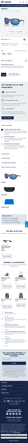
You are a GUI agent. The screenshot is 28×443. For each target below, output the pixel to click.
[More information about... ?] (20, 74)
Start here (6, 315)
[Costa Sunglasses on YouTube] (17, 414)
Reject (14, 437)
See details (15, 218)
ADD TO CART (7, 256)
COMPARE (20, 31)
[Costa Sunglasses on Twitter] (10, 414)
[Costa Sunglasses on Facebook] (7, 414)
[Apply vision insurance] (25, 60)
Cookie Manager (17, 432)
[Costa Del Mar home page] (6, 1)
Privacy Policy (21, 370)
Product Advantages (7, 125)
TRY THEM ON (11, 31)
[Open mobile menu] (26, 2)
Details (16, 220)
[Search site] (20, 2)
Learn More (7, 329)
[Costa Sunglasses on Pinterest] (20, 414)
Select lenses (8, 117)
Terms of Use (13, 431)
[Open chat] (26, 224)
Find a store (7, 322)
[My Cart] (23, 2)
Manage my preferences (14, 440)
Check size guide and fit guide (21, 50)
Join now (17, 75)
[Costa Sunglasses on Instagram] (13, 414)
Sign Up (14, 363)
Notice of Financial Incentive (10, 371)
